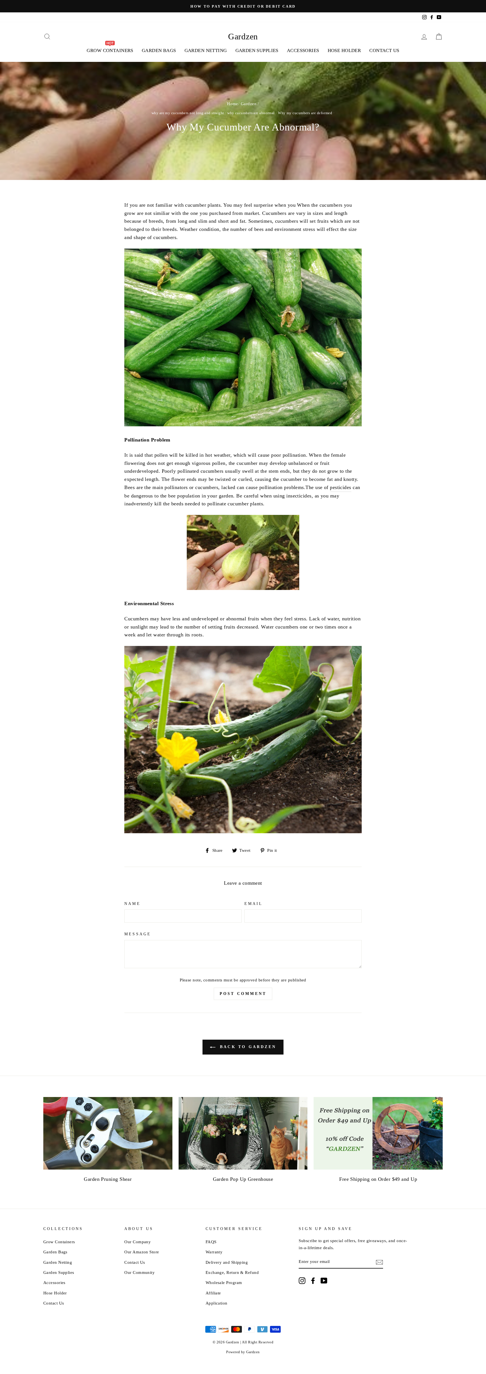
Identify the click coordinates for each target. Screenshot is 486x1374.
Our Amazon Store (141, 1251)
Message (137, 934)
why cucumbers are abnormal (251, 113)
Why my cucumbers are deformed (305, 113)
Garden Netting (205, 50)
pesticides (340, 487)
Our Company (137, 1241)
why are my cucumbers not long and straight (188, 113)
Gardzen (243, 36)
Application (217, 1303)
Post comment (243, 994)
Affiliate (213, 1292)
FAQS (211, 1241)
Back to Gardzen (247, 1047)
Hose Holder (344, 50)
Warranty (214, 1251)
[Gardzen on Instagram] (302, 1280)
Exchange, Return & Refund (232, 1272)
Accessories (303, 50)
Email (253, 904)
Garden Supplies (256, 50)
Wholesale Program (224, 1282)
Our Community (139, 1272)
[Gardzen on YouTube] (324, 1280)
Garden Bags (159, 50)
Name (132, 904)
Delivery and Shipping (227, 1262)
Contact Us (384, 50)
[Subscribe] (379, 1262)
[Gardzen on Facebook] (313, 1280)
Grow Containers (59, 1241)
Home (232, 103)
